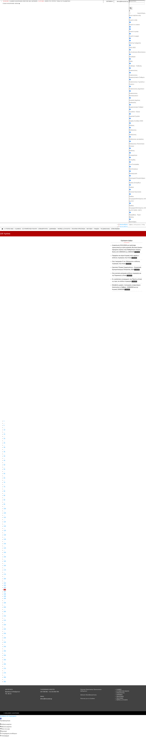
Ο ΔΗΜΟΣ (18, 228)
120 (5, 526)
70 (4, 482)
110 (5, 517)
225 (5, 629)
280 (5, 677)
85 (4, 495)
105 (5, 513)
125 (5, 530)
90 (4, 500)
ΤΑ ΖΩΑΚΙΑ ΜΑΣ (105, 228)
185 (5, 587)
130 (5, 535)
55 (4, 469)
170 (5, 570)
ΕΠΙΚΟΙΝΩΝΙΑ (115, 228)
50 (4, 465)
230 (5, 633)
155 (5, 557)
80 (4, 491)
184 (5, 585)
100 (5, 508)
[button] (0, 718)
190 (5, 598)
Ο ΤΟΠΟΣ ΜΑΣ (9, 228)
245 (5, 646)
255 (5, 655)
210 (5, 616)
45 (4, 460)
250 (5, 651)
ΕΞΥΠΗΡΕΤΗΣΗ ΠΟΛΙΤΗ (29, 228)
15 (4, 434)
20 (4, 438)
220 (5, 624)
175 (5, 574)
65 (4, 478)
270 (5, 668)
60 (4, 473)
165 (5, 565)
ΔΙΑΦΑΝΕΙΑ (52, 228)
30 (4, 447)
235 (5, 638)
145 (5, 548)
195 (5, 603)
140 (5, 543)
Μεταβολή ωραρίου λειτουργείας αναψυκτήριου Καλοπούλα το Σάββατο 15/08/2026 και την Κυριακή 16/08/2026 (126, 287)
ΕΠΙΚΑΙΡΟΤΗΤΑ (43, 228)
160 (5, 561)
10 (4, 430)
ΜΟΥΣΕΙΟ (90, 228)
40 (4, 456)
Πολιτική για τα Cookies (87, 698)
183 (5, 583)
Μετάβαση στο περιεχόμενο (8, 716)
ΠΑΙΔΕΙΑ (96, 228)
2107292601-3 (109, 1)
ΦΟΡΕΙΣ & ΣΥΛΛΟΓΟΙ (64, 228)
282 (5, 681)
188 (5, 594)
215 (5, 620)
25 (4, 443)
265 (5, 664)
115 (5, 521)
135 (5, 539)
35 (4, 451)
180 (5, 578)
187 (5, 592)
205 (5, 611)
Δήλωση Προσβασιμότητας (88, 694)
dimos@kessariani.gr (122, 1)
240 (5, 642)
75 (4, 486)
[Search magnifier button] (130, 8)
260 (5, 659)
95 (4, 504)
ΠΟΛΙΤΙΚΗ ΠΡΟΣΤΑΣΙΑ (78, 228)
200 (5, 607)
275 (5, 673)
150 (5, 552)
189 (5, 596)
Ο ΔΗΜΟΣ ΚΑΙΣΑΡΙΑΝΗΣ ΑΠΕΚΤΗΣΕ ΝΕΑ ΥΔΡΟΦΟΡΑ (20, 1)
